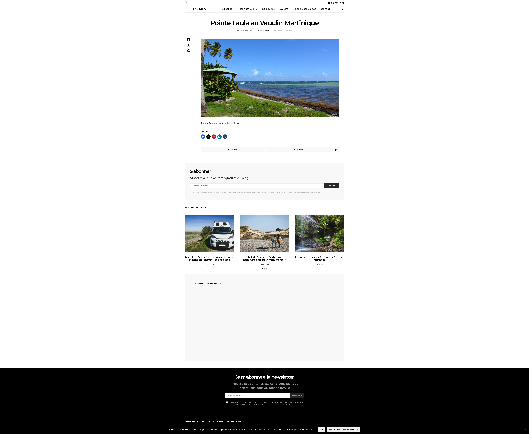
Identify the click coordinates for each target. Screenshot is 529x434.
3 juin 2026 (319, 264)
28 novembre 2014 (244, 31)
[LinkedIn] (340, 3)
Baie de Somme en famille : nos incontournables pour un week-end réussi (264, 258)
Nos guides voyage (305, 9)
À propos (227, 9)
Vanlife (284, 9)
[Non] (525, 429)
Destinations (247, 9)
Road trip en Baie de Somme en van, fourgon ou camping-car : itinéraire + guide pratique (209, 258)
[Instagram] (332, 3)
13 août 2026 (209, 264)
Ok (321, 430)
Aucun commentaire (263, 31)
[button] (343, 9)
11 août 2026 (264, 264)
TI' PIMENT (200, 9)
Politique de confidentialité (225, 421)
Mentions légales (194, 421)
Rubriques (267, 9)
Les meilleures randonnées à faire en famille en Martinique (319, 258)
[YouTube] (336, 3)
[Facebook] (329, 3)
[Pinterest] (343, 3)
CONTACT (325, 9)
